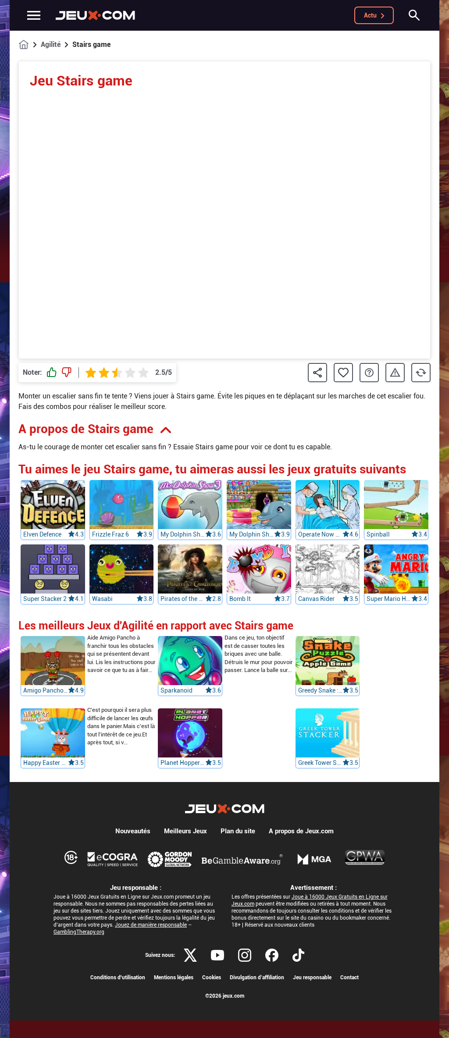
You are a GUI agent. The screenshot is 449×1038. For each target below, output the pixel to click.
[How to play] (369, 372)
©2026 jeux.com (224, 996)
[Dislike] (66, 372)
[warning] (395, 373)
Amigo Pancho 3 (45, 690)
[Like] (51, 372)
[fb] (271, 955)
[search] (414, 15)
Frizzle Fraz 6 (110, 534)
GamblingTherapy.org (78, 932)
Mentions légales (173, 977)
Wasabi (102, 598)
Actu (370, 15)
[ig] (244, 955)
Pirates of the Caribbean (182, 598)
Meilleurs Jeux (185, 831)
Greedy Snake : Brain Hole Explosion (320, 690)
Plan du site (238, 831)
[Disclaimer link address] (112, 859)
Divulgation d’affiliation (257, 977)
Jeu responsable (312, 977)
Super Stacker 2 (45, 598)
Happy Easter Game (45, 763)
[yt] (217, 955)
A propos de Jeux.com (301, 831)
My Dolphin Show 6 (251, 534)
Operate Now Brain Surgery (320, 534)
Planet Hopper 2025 (182, 763)
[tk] (298, 955)
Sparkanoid (176, 690)
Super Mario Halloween (389, 598)
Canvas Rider (316, 598)
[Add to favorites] (343, 372)
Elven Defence (42, 534)
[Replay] (421, 372)
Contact (349, 977)
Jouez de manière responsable (151, 925)
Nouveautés (132, 831)
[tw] (190, 955)
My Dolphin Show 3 (182, 534)
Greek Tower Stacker (320, 763)
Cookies (211, 977)
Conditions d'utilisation (117, 977)
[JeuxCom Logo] (95, 15)
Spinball (378, 534)
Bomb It (240, 598)
